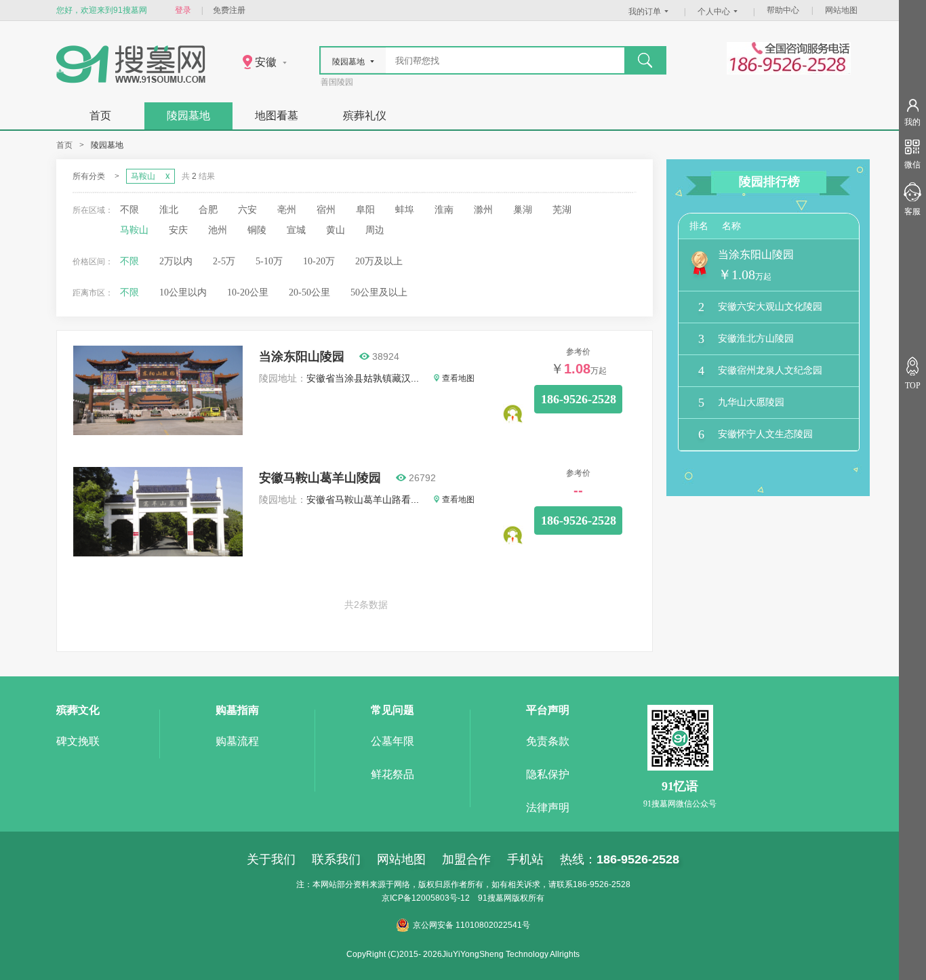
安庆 (178, 230)
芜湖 (561, 210)
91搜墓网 (495, 898)
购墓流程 (237, 741)
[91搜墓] (130, 80)
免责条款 (547, 741)
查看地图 (458, 378)
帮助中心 (783, 10)
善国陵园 (337, 82)
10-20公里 (247, 292)
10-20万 (319, 261)
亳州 (286, 210)
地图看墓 (276, 115)
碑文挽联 (78, 741)
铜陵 (256, 230)
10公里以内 (183, 292)
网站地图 (841, 10)
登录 (183, 10)
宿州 (326, 210)
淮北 (168, 210)
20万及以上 (379, 261)
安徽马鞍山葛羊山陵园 (320, 478)
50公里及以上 (378, 292)
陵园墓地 (188, 115)
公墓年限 (392, 741)
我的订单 (644, 11)
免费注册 (229, 10)
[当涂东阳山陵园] (158, 432)
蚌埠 (404, 210)
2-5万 (224, 261)
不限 (129, 210)
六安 (247, 210)
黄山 (335, 230)
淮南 (444, 210)
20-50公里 (309, 292)
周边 (374, 230)
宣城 (296, 230)
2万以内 (176, 261)
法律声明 (547, 807)
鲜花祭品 (392, 774)
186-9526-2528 (578, 399)
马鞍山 (134, 230)
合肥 (208, 210)
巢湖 (522, 210)
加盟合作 (466, 859)
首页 (100, 115)
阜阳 (365, 210)
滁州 (483, 210)
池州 (217, 230)
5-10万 (269, 261)
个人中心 (714, 11)
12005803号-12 (440, 898)
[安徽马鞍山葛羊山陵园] (158, 553)
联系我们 (336, 859)
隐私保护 (547, 774)
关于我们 (271, 859)
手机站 (525, 859)
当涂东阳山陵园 (301, 356)
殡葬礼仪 (364, 115)
